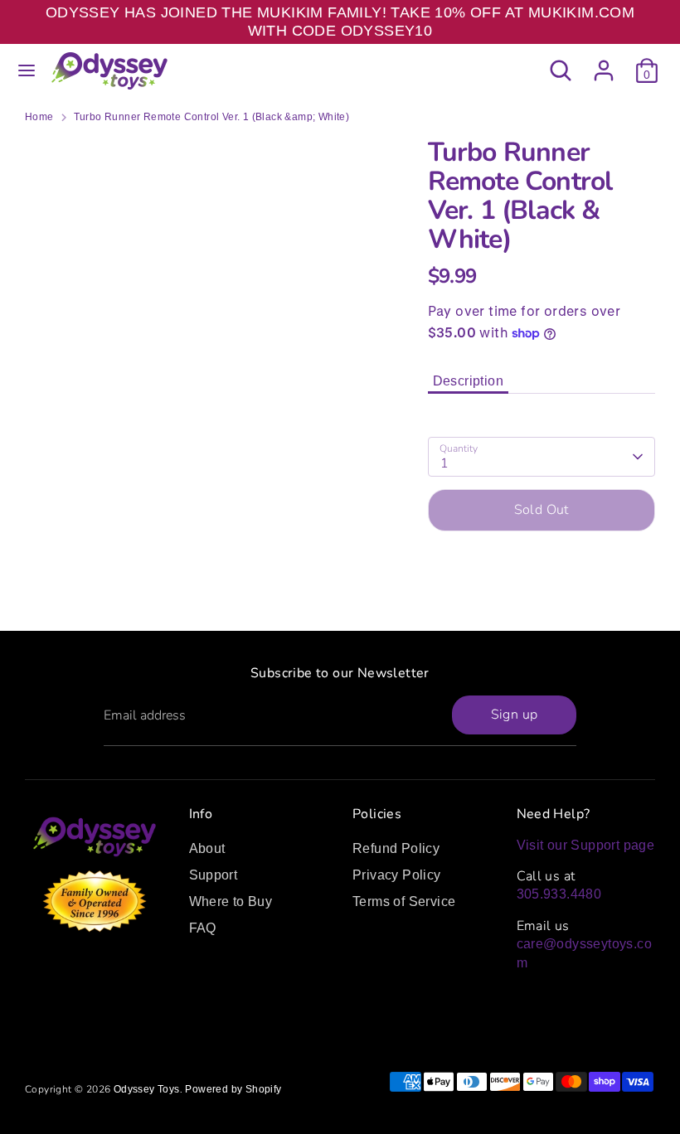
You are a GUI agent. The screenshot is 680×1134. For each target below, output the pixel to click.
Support (213, 875)
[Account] (603, 63)
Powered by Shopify (233, 1089)
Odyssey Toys (147, 1089)
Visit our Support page (586, 845)
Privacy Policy (396, 875)
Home (39, 117)
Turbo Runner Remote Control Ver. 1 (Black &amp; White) (212, 117)
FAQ (202, 928)
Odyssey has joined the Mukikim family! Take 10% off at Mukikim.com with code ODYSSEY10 (340, 21)
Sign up (514, 714)
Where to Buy (231, 901)
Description (468, 381)
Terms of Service (403, 901)
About (207, 848)
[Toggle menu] (26, 70)
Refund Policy (396, 848)
